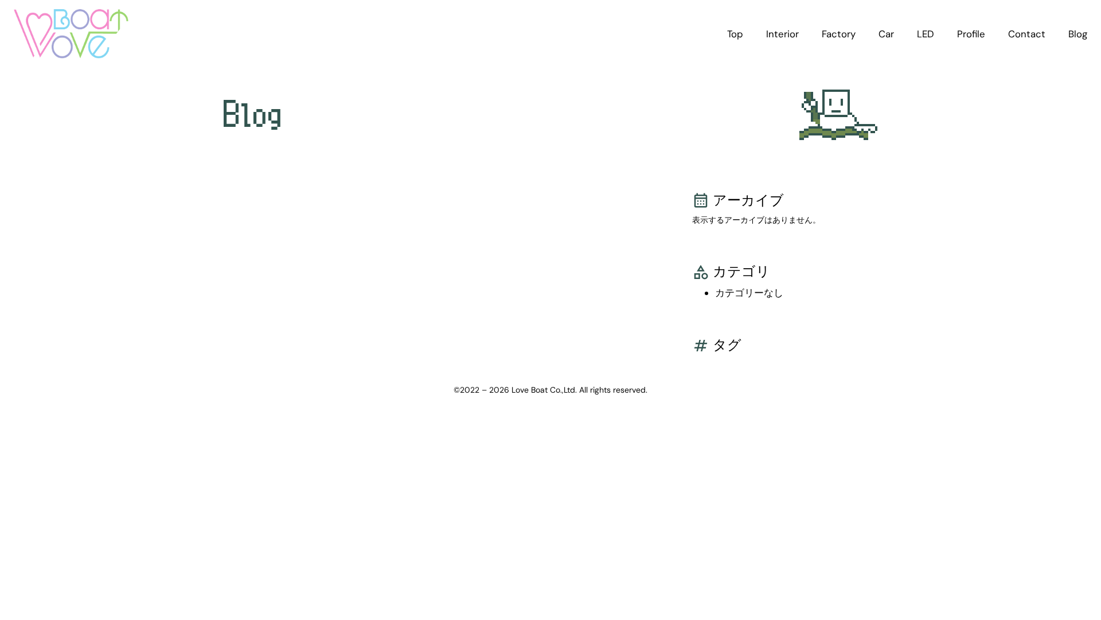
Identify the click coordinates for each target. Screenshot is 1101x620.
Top (735, 34)
